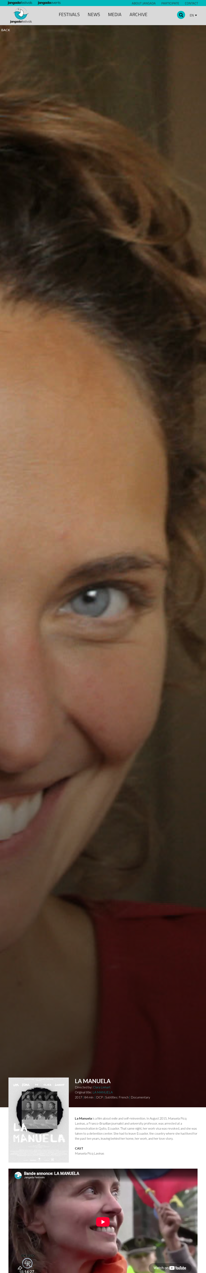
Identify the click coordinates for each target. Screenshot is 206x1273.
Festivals (69, 14)
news (94, 14)
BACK (5, 30)
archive (138, 14)
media (115, 14)
